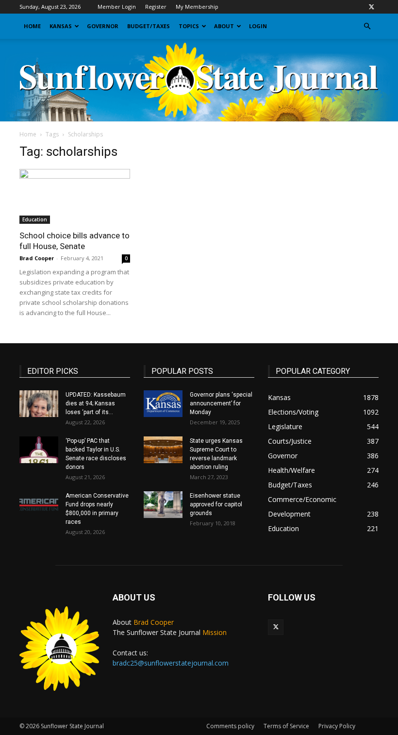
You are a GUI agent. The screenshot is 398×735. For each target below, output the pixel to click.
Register (155, 6)
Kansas (61, 26)
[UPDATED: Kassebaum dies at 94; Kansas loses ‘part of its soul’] (38, 403)
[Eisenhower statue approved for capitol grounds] (163, 504)
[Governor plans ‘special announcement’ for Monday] (163, 403)
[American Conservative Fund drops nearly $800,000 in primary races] (38, 504)
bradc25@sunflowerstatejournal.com (171, 663)
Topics (189, 26)
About (224, 26)
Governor (102, 26)
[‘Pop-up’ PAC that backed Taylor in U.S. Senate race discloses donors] (38, 449)
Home (32, 26)
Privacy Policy (336, 726)
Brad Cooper (36, 258)
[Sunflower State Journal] (199, 80)
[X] (371, 7)
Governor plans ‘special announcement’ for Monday (221, 403)
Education (34, 219)
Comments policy (230, 726)
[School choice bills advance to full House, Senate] (74, 196)
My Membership (197, 6)
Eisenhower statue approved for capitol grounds (216, 504)
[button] (367, 26)
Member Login (117, 6)
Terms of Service (286, 726)
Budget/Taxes (148, 26)
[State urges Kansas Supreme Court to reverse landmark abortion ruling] (163, 449)
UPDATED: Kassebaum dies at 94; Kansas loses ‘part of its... (96, 403)
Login (258, 26)
